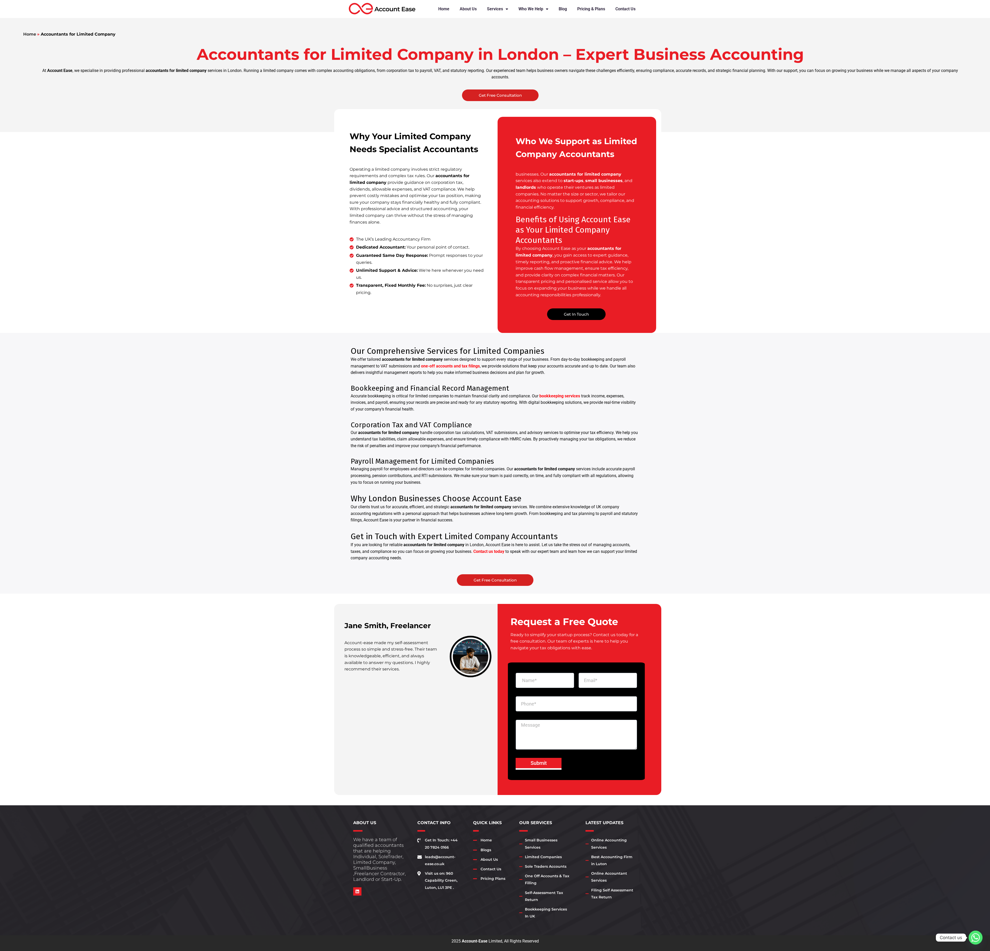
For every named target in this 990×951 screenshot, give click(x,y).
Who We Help (530, 8)
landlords (526, 187)
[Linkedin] (357, 891)
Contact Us (625, 8)
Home (443, 8)
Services (495, 8)
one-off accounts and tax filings (450, 366)
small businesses (604, 180)
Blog (563, 8)
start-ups (573, 180)
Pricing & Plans (591, 8)
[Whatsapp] (976, 938)
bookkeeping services (559, 395)
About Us (468, 8)
